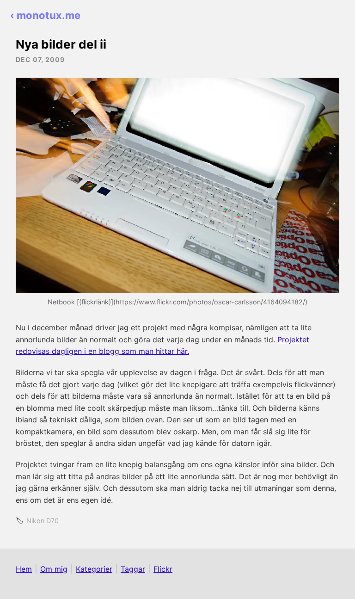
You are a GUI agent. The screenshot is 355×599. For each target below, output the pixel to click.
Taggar (133, 569)
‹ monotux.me (45, 15)
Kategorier (94, 569)
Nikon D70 (42, 521)
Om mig (53, 569)
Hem (24, 569)
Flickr (162, 569)
